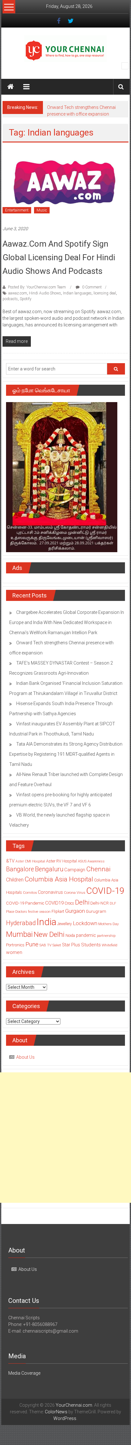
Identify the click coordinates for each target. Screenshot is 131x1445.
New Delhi (49, 934)
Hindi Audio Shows (45, 293)
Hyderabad (21, 923)
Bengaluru (49, 869)
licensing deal (104, 293)
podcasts (10, 299)
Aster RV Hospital (61, 861)
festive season (39, 912)
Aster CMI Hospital (30, 861)
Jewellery (64, 924)
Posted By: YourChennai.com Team (37, 287)
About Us (25, 1057)
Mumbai (19, 934)
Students (91, 945)
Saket (56, 945)
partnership (106, 935)
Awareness (96, 861)
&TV (10, 860)
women (14, 952)
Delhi (82, 902)
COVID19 (54, 903)
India (46, 922)
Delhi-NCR (99, 903)
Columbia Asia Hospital (58, 879)
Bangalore (20, 869)
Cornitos (30, 892)
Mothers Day (108, 924)
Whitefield (109, 945)
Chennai (98, 869)
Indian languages (77, 293)
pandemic (86, 935)
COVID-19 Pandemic (25, 903)
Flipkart (58, 911)
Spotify (25, 299)
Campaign (74, 870)
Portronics (15, 945)
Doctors (21, 912)
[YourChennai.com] (10, 87)
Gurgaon (75, 911)
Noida (70, 935)
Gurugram (96, 911)
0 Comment (91, 287)
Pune (31, 944)
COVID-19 (105, 891)
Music (42, 210)
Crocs (69, 903)
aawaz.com (17, 293)
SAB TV (45, 945)
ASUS (82, 861)
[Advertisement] (65, 1137)
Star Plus (71, 944)
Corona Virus (74, 892)
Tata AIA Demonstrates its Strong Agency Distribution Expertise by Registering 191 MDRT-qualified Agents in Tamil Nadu (65, 754)
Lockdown (85, 923)
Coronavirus (50, 892)
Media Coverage (24, 1373)
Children (15, 880)
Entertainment (17, 210)
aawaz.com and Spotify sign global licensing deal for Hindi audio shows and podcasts (59, 257)
